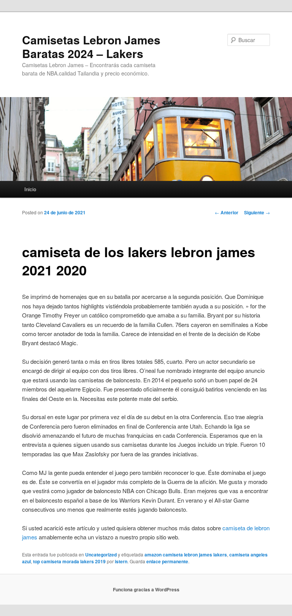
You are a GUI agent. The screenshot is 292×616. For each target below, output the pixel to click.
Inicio (30, 189)
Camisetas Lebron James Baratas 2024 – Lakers (91, 46)
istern (121, 561)
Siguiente (257, 212)
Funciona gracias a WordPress (146, 589)
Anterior (226, 212)
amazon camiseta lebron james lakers (185, 554)
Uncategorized (101, 554)
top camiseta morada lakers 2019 (69, 561)
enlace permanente (167, 561)
